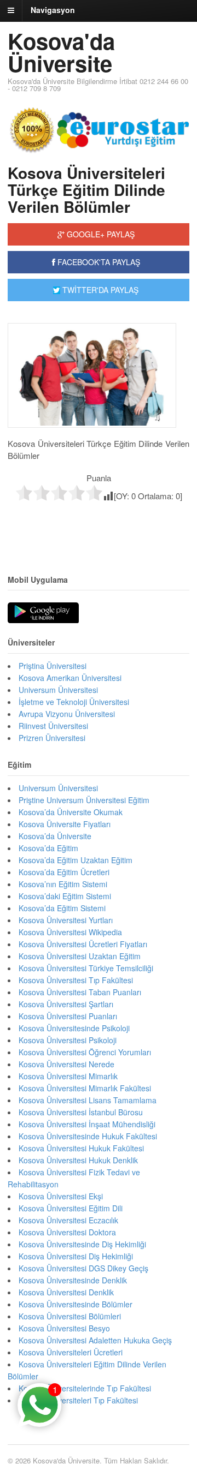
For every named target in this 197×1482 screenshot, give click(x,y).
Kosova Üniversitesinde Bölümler (75, 1304)
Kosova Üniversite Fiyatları (65, 823)
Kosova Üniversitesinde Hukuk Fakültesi (88, 1136)
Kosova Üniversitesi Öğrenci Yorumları (85, 1052)
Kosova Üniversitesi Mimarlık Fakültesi (85, 1088)
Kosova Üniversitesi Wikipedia (70, 932)
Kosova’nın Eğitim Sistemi (63, 884)
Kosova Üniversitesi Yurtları (66, 920)
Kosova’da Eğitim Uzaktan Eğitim (75, 859)
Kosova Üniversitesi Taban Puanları (80, 992)
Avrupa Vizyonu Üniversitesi (67, 713)
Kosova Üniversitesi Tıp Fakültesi (76, 980)
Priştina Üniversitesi (52, 665)
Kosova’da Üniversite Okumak (71, 811)
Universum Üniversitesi (58, 689)
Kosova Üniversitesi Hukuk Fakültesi (81, 1148)
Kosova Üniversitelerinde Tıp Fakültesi (85, 1388)
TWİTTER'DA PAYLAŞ (99, 289)
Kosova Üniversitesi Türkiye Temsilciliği (86, 968)
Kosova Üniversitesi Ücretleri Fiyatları (83, 944)
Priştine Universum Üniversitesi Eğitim (84, 799)
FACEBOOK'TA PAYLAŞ (97, 261)
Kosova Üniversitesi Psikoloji (68, 1040)
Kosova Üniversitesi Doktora (67, 1232)
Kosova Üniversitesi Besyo (64, 1328)
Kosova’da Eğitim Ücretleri (64, 872)
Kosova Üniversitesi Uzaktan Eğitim (80, 956)
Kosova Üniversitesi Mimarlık (68, 1076)
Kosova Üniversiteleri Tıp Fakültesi (78, 1400)
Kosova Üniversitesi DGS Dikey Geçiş (83, 1268)
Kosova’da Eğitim (48, 847)
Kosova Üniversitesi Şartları (66, 1004)
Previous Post (98, 524)
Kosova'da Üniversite (61, 52)
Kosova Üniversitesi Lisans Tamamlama (88, 1100)
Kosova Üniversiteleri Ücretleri (71, 1352)
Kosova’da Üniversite (55, 835)
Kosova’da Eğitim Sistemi (62, 908)
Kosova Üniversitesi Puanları (68, 1016)
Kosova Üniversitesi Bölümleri (70, 1316)
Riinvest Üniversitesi (53, 725)
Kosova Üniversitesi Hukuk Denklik (78, 1160)
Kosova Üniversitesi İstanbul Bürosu (81, 1112)
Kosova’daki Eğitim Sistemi (65, 896)
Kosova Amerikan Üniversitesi (70, 677)
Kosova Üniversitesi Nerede (66, 1064)
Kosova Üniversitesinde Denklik (73, 1280)
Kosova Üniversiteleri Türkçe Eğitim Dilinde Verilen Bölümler (86, 190)
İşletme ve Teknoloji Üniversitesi (74, 701)
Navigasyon (53, 9)
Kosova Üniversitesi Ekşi (61, 1196)
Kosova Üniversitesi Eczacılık (68, 1220)
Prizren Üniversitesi (52, 737)
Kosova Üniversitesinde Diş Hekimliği (82, 1244)
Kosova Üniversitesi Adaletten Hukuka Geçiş (95, 1340)
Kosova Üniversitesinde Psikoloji (74, 1028)
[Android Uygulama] (43, 613)
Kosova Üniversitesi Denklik (66, 1292)
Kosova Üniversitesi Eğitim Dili (71, 1208)
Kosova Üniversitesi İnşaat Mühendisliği (87, 1124)
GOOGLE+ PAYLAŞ (100, 234)
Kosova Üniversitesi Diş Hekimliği (76, 1256)
